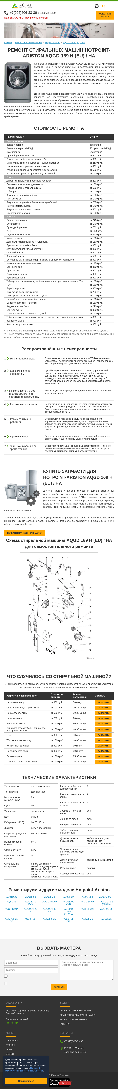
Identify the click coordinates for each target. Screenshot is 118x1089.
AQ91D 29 (11, 897)
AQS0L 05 (106, 919)
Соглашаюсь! (26, 1081)
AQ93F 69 (68, 897)
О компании (12, 1040)
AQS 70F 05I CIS (11, 920)
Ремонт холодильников (73, 1019)
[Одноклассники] (12, 1023)
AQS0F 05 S (49, 919)
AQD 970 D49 (49, 901)
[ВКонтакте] (8, 1023)
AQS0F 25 (87, 919)
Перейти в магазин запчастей (24, 533)
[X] (17, 1023)
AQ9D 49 (11, 901)
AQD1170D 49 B (68, 902)
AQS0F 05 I (31, 919)
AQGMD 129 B (30, 910)
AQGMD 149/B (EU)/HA (68, 911)
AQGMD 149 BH (49, 910)
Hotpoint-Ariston (52, 42)
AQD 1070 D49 (30, 902)
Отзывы (10, 1045)
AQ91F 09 (30, 897)
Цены (9, 1049)
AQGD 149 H (87, 901)
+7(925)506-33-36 (23, 13)
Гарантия (65, 1024)
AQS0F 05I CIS (68, 920)
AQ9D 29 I (87, 897)
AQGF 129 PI (11, 909)
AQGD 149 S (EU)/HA (106, 902)
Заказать (103, 702)
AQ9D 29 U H (106, 897)
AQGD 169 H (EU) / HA (74, 42)
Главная (8, 42)
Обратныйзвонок (105, 15)
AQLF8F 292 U (87, 910)
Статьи (10, 1054)
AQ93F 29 (49, 897)
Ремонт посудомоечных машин (78, 1015)
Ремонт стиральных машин (28, 42)
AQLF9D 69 (106, 909)
